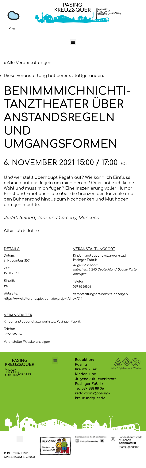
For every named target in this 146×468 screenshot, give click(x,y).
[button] (73, 42)
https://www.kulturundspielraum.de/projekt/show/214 (43, 298)
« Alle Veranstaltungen (28, 62)
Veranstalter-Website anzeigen (27, 342)
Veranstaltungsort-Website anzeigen (100, 294)
